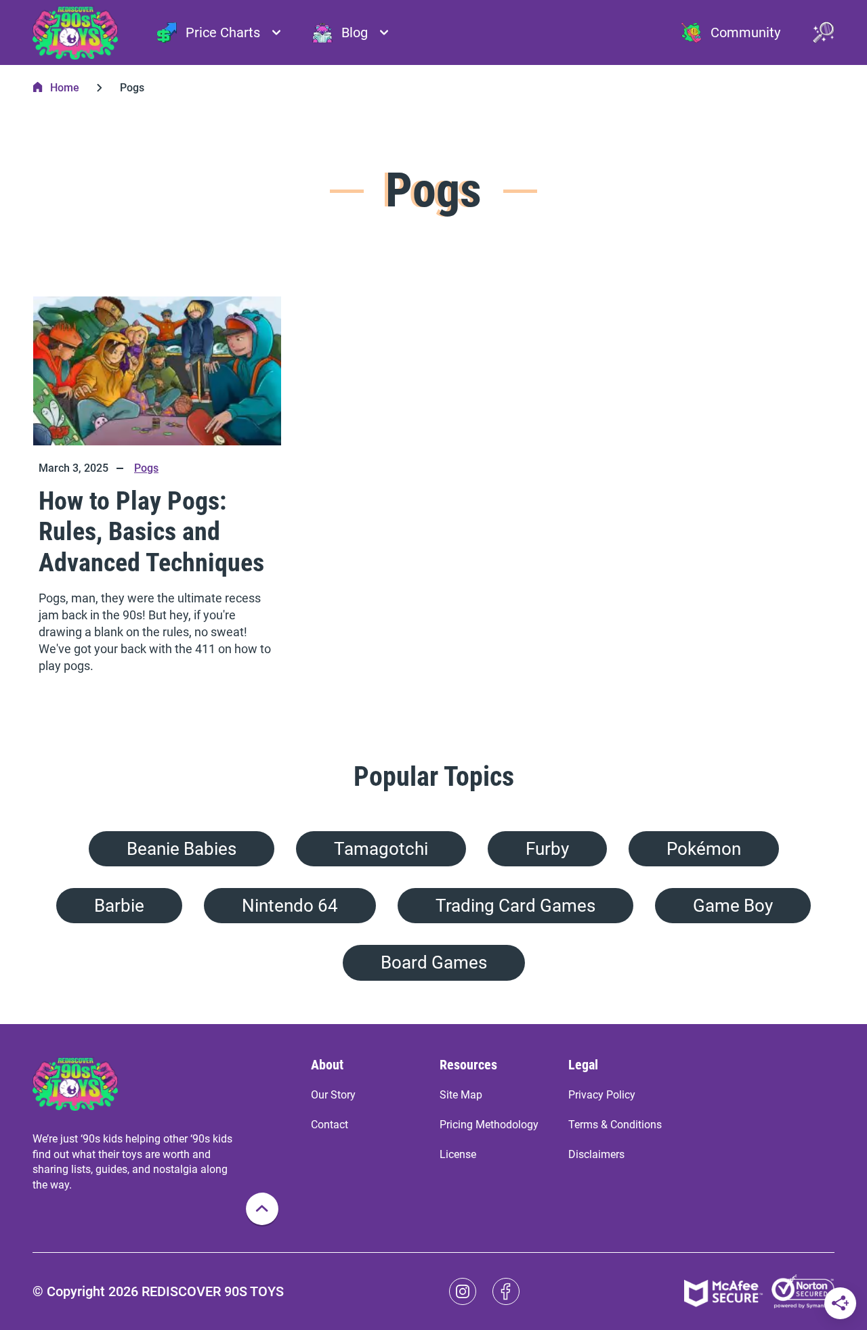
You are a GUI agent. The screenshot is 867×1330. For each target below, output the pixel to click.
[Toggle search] (823, 32)
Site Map (461, 1094)
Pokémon (704, 849)
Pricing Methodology (489, 1124)
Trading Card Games (515, 905)
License (458, 1154)
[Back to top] (262, 1209)
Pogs (146, 468)
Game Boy (733, 905)
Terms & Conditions (615, 1124)
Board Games (434, 962)
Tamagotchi (381, 849)
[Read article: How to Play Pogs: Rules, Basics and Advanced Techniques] (157, 370)
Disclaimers (596, 1154)
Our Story (333, 1094)
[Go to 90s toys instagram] (462, 1291)
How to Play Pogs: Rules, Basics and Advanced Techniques (151, 531)
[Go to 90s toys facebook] (506, 1291)
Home (64, 87)
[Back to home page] (75, 32)
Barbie (119, 905)
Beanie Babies (181, 849)
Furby (547, 849)
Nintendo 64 (290, 905)
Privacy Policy (601, 1094)
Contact (329, 1124)
